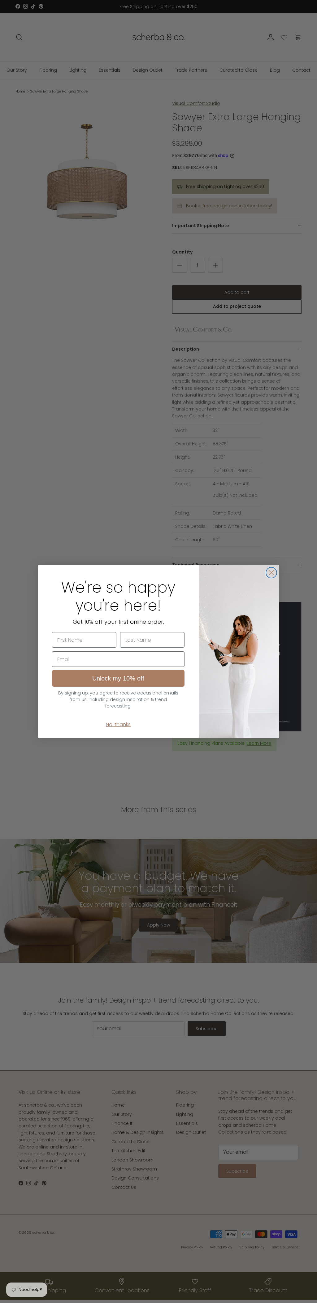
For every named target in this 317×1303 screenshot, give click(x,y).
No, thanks (118, 724)
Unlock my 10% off (118, 678)
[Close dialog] (271, 572)
